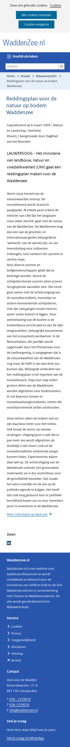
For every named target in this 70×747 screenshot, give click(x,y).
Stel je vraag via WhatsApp (25, 738)
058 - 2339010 (20, 699)
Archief (16, 660)
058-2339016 (19, 705)
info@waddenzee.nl (23, 710)
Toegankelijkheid (23, 640)
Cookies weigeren (36, 24)
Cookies (55, 5)
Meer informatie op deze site (29, 514)
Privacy (16, 633)
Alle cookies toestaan (36, 15)
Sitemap (17, 654)
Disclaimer (18, 647)
